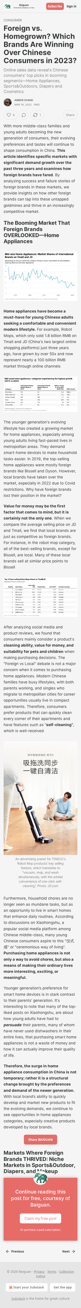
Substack (18, 1298)
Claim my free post (40, 1218)
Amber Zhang (23, 100)
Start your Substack (28, 1287)
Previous (17, 1251)
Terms (51, 1271)
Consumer (13, 20)
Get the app (63, 1287)
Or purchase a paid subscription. (40, 1230)
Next (66, 1251)
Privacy (39, 1271)
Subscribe (55, 6)
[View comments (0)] (23, 114)
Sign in (71, 6)
